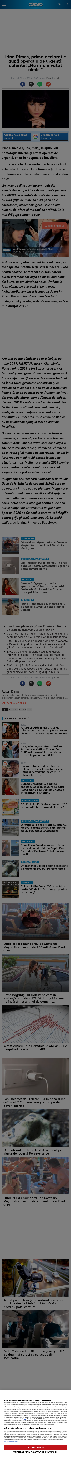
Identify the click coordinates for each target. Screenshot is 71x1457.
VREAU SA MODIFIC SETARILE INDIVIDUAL (35, 1452)
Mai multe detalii (61, 1408)
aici (25, 1419)
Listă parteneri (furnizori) (11, 1441)
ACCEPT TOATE (35, 1447)
